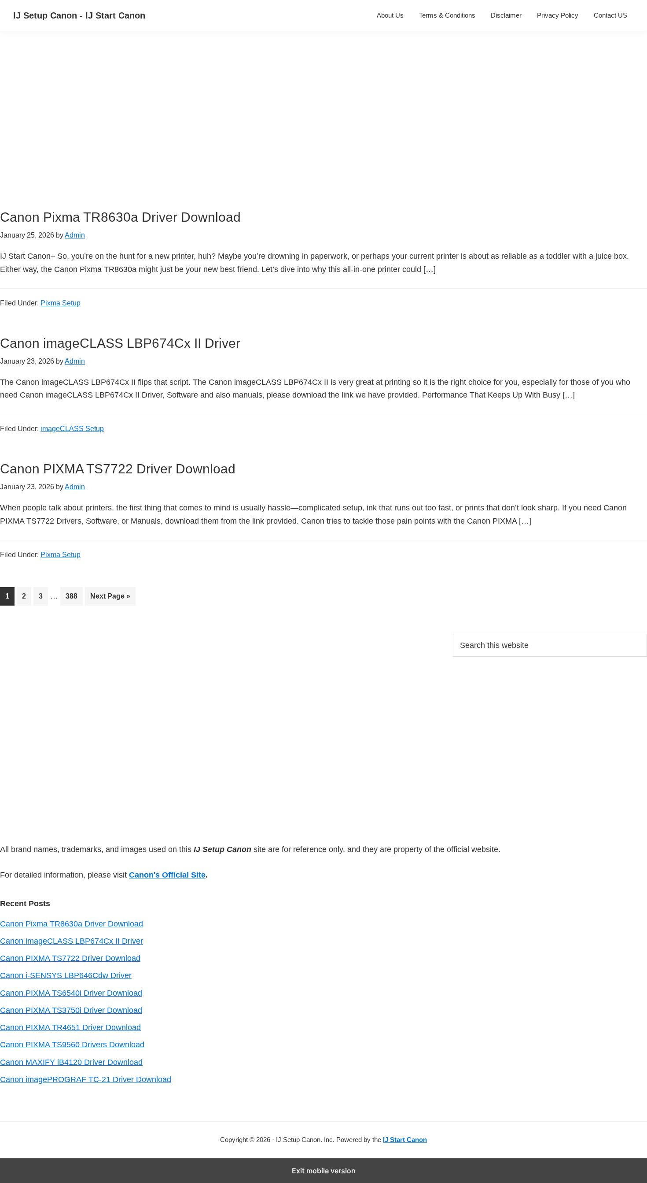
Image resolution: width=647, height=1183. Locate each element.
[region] (240, 131)
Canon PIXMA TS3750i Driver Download (71, 1010)
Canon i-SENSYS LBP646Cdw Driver (66, 975)
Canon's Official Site (167, 875)
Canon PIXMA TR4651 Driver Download (70, 1027)
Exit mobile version (324, 1170)
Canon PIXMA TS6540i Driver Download (71, 993)
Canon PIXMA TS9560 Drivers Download (72, 1044)
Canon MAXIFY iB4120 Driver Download (71, 1062)
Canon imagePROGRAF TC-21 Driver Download (85, 1079)
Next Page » (110, 599)
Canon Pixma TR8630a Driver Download (120, 217)
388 (73, 596)
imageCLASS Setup (72, 428)
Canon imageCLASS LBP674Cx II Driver (120, 343)
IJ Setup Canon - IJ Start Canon (79, 15)
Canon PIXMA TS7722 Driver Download (117, 468)
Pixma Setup (60, 303)
